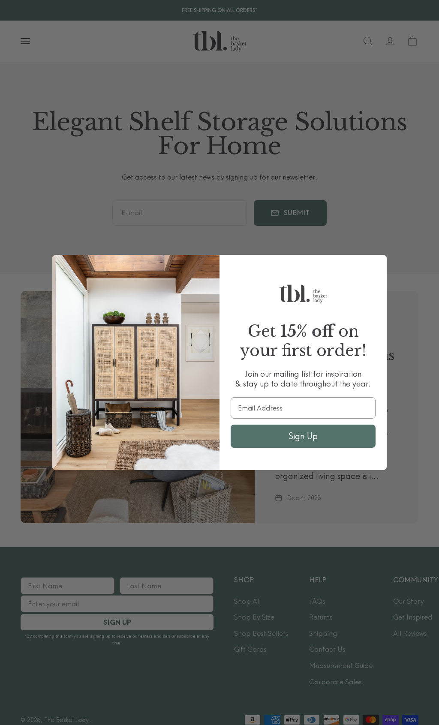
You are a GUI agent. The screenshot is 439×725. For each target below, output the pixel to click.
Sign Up (303, 436)
